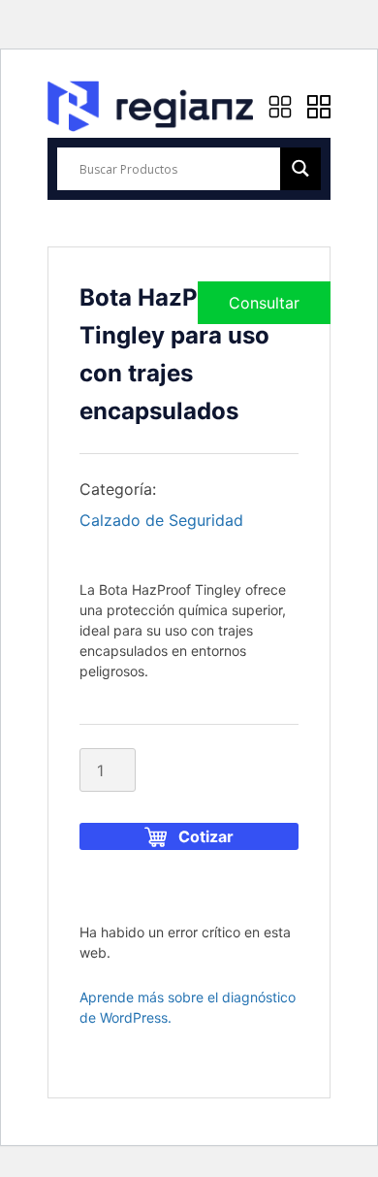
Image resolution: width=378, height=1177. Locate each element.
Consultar (264, 302)
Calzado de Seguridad (161, 520)
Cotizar (206, 836)
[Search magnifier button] (300, 168)
